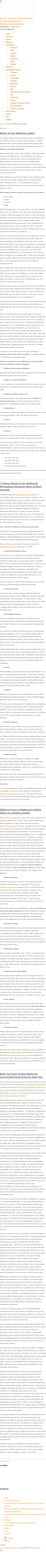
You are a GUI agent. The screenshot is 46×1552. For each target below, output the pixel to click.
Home (8, 34)
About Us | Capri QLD (12, 1500)
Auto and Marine (16, 106)
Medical (13, 64)
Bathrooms (12, 18)
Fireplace (13, 81)
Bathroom (9, 42)
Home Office (14, 78)
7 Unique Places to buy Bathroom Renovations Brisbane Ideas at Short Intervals (21, 486)
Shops (12, 61)
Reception (13, 47)
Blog (7, 117)
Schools (13, 56)
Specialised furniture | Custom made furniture (20, 1522)
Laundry (13, 75)
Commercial (10, 45)
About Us (9, 36)
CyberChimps (36, 1548)
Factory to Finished (17, 108)
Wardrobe (9, 67)
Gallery (8, 114)
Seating (13, 86)
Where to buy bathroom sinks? (17, 133)
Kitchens (3, 18)
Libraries (13, 53)
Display (12, 100)
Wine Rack (14, 83)
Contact (8, 119)
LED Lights (14, 97)
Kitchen (8, 39)
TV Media (13, 72)
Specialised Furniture (13, 70)
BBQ (12, 89)
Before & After (11, 111)
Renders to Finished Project (20, 103)
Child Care (14, 58)
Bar (11, 94)
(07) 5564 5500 (14, 26)
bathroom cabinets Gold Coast (14, 1096)
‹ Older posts (4, 1461)
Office (12, 50)
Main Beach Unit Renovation (20, 92)
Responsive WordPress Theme (11, 1548)
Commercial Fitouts (25, 18)
